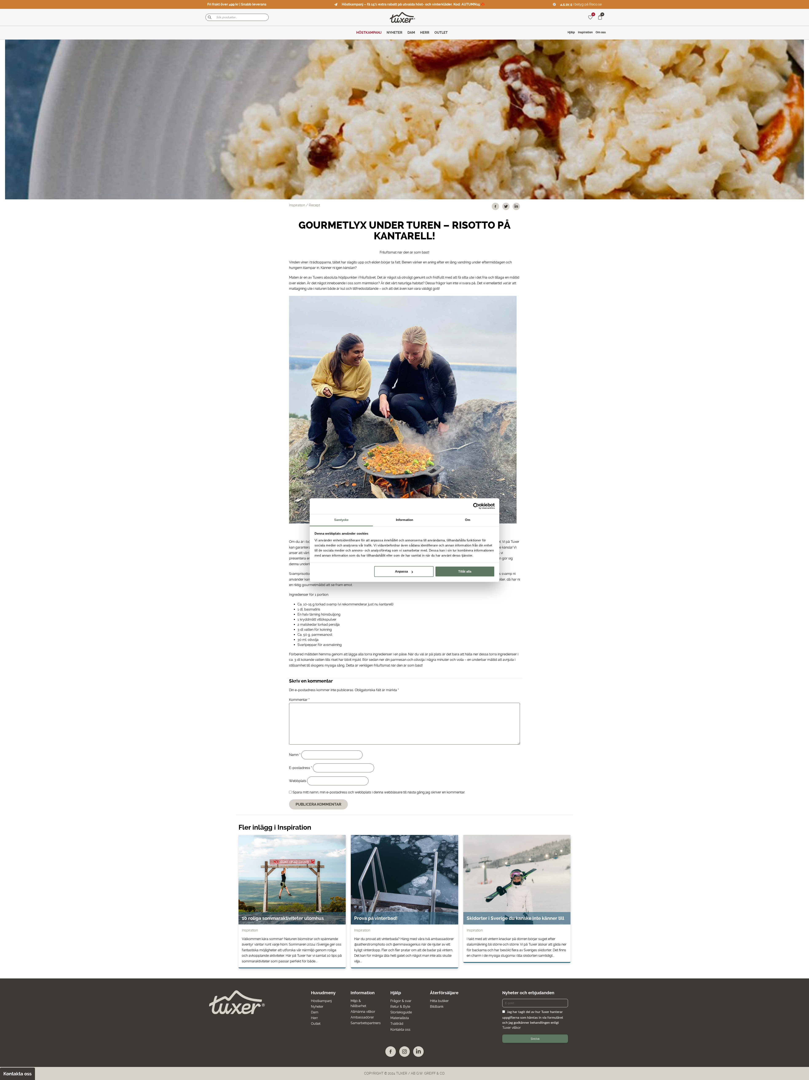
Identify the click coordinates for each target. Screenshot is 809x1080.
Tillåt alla (464, 571)
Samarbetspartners (366, 1023)
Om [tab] (467, 520)
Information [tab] (404, 520)
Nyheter (317, 1007)
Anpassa (401, 571)
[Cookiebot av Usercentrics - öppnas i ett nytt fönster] (476, 506)
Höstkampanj (321, 1001)
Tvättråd (396, 1024)
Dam (314, 1012)
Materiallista (399, 1018)
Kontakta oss (400, 1030)
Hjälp (571, 32)
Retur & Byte (400, 1007)
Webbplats (297, 781)
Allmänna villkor (363, 1012)
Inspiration (585, 32)
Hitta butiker (439, 1001)
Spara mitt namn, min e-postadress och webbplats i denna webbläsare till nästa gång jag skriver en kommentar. (379, 792)
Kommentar (299, 700)
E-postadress (300, 768)
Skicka (535, 1038)
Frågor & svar (400, 1001)
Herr (314, 1018)
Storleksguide (401, 1012)
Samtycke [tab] (341, 520)
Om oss (601, 32)
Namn (294, 755)
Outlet (315, 1024)
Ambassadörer (362, 1017)
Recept (314, 205)
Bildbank (436, 1007)
